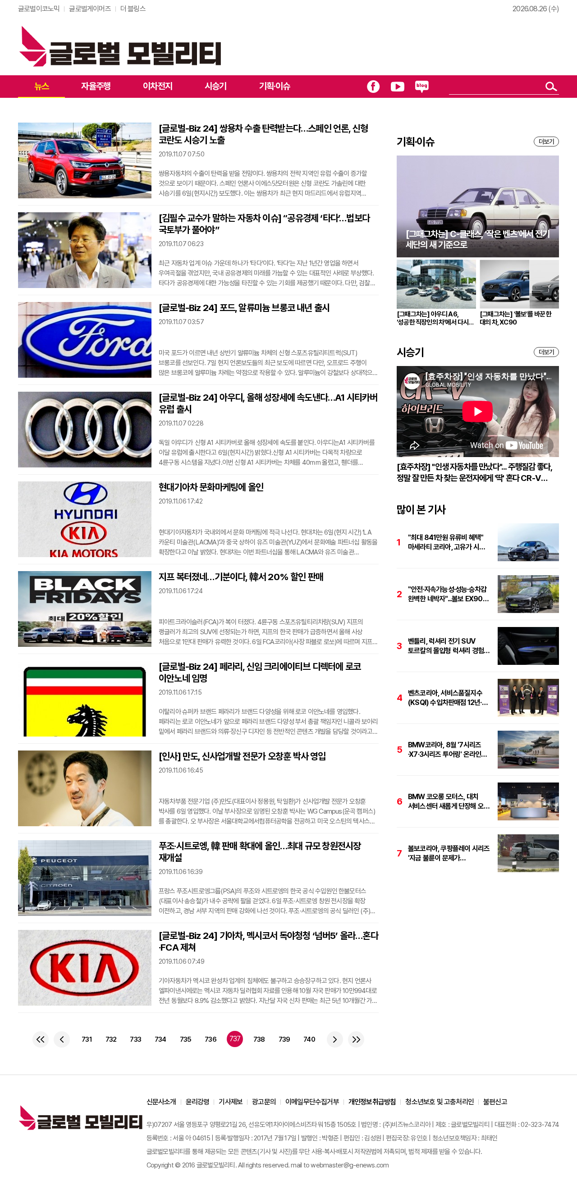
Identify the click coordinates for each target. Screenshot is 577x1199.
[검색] (551, 86)
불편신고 (495, 1102)
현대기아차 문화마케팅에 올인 (211, 487)
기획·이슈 (274, 86)
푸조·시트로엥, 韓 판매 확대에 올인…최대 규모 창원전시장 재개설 (260, 851)
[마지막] (356, 1039)
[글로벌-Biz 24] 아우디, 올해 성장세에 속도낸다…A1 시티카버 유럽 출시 (268, 403)
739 (284, 1039)
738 (259, 1039)
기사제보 (231, 1102)
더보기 (546, 141)
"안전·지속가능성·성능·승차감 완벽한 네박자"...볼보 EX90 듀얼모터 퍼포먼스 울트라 (447, 594)
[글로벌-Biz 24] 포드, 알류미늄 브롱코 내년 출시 (244, 307)
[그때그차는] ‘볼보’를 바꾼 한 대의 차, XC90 (516, 318)
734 (160, 1039)
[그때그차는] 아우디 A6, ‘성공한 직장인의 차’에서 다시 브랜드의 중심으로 (432, 318)
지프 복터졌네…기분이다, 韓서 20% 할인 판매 (241, 576)
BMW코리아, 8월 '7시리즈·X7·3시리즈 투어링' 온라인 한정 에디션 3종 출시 (444, 750)
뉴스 (41, 86)
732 (111, 1039)
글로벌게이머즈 (89, 9)
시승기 (216, 86)
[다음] (335, 1039)
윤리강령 (198, 1102)
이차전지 (157, 86)
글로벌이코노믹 (39, 9)
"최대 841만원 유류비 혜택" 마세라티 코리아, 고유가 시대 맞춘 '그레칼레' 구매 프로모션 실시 (447, 542)
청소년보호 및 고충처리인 (439, 1102)
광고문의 (264, 1102)
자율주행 (95, 86)
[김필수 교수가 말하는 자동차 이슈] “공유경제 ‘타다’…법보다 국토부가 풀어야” (264, 223)
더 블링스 (133, 9)
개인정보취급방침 (372, 1102)
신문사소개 (161, 1102)
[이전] (62, 1039)
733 (135, 1039)
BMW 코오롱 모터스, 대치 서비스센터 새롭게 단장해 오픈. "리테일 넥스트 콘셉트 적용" (449, 801)
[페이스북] (373, 86)
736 (210, 1039)
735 (186, 1039)
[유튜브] (397, 86)
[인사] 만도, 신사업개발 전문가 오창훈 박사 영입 (242, 756)
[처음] (40, 1039)
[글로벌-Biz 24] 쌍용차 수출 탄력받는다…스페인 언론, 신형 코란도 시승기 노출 (263, 134)
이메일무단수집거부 (312, 1102)
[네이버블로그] (422, 86)
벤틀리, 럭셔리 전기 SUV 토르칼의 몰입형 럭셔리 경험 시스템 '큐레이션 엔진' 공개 (446, 646)
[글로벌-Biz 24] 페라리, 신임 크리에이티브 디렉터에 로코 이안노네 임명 (260, 672)
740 (309, 1039)
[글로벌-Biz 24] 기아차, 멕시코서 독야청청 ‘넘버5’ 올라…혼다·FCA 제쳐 (268, 941)
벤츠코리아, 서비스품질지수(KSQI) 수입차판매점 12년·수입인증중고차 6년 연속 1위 (446, 698)
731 (87, 1039)
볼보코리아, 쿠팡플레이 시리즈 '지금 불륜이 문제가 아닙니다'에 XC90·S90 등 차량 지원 (449, 853)
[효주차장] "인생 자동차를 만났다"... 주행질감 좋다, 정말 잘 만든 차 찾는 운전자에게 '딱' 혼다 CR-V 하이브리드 (474, 473)
